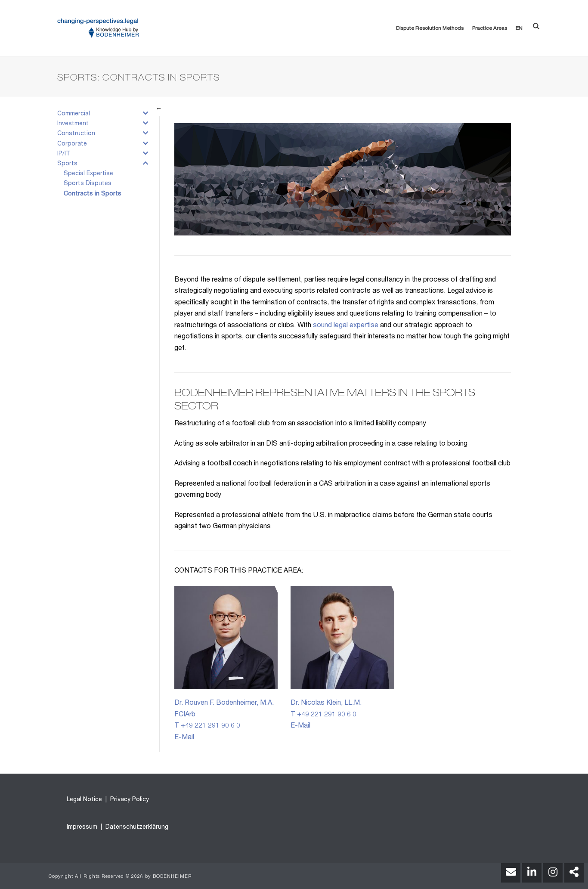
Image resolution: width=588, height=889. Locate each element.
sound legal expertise (345, 325)
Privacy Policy (128, 800)
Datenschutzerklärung (136, 827)
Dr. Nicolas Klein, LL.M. (326, 703)
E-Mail (184, 737)
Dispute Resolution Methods (430, 28)
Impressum (82, 827)
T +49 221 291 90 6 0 (207, 726)
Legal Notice (84, 800)
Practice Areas (489, 28)
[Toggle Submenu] (145, 115)
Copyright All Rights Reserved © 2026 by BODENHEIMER (120, 876)
